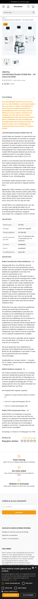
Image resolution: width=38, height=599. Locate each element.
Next (34, 38)
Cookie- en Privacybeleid (10, 539)
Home (3, 18)
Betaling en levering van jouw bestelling (15, 532)
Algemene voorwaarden (9, 535)
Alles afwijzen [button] (28, 595)
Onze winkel (6, 549)
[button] (19, 591)
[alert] (19, 582)
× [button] (35, 567)
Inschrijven (19, 512)
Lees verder (13, 580)
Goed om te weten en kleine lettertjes (16, 528)
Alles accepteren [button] (10, 595)
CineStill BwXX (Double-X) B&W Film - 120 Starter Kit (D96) (17, 20)
